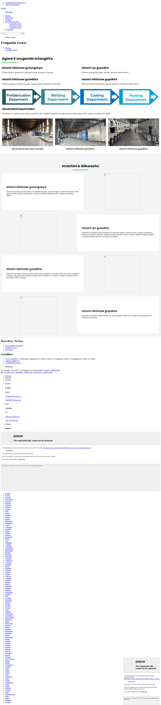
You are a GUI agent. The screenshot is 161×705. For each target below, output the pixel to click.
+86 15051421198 (11, 420)
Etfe (13, 372)
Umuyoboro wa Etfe (40, 372)
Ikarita (47, 370)
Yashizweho (28, 372)
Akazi (50, 372)
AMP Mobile (55, 370)
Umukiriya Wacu (15, 28)
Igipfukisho (19, 372)
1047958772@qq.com (13, 400)
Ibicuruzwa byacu (16, 26)
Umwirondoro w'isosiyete (14, 346)
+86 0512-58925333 (12, 5)
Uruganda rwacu (15, 24)
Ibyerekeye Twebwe (12, 22)
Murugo (8, 16)
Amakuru (8, 20)
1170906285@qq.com (13, 363)
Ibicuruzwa (9, 18)
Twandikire (9, 30)
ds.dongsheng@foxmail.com (15, 3)
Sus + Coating (6, 372)
